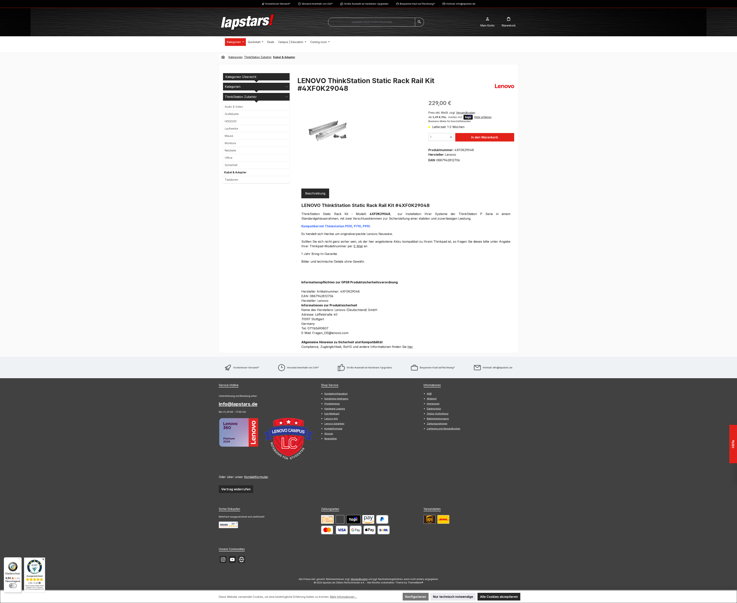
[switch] (13, 585)
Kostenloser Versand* (277, 3)
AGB (429, 393)
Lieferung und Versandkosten (443, 428)
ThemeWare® (415, 582)
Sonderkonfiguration (336, 393)
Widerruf (432, 398)
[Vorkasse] (327, 519)
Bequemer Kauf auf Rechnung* (417, 3)
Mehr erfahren (483, 117)
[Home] (223, 57)
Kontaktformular (256, 477)
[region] (359, 140)
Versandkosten (359, 579)
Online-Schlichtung (437, 413)
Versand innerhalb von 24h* (317, 3)
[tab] (315, 193)
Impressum (433, 403)
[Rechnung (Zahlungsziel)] (340, 519)
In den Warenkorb (484, 137)
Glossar (328, 433)
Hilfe (733, 444)
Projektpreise (332, 403)
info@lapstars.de (238, 404)
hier (410, 347)
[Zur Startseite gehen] (247, 22)
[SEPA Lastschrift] (384, 530)
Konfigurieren (415, 597)
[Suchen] (419, 22)
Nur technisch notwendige (453, 597)
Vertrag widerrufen (236, 489)
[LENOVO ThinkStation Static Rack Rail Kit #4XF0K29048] (329, 131)
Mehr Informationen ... (343, 596)
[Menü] (19, 559)
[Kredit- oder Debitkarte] (334, 530)
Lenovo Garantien (334, 423)
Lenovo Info (331, 418)
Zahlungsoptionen (437, 423)
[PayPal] (382, 519)
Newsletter (330, 438)
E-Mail (358, 246)
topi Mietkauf (331, 413)
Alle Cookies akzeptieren (499, 597)
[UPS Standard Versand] (429, 519)
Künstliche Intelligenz (336, 398)
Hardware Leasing (334, 408)
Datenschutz (434, 408)
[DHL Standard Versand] (443, 519)
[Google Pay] (356, 530)
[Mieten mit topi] (353, 519)
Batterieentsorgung (438, 418)
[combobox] (371, 22)
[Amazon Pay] (368, 519)
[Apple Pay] (370, 530)
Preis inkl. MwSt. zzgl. (451, 112)
